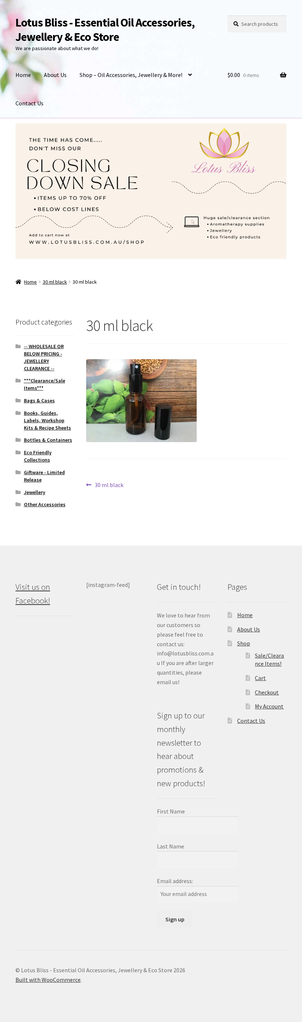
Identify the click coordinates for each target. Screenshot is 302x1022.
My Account (269, 706)
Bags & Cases (39, 400)
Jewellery (34, 492)
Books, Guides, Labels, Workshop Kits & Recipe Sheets (47, 420)
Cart (260, 678)
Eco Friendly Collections (38, 456)
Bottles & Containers (48, 440)
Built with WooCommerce (48, 979)
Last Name (170, 846)
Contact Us (29, 103)
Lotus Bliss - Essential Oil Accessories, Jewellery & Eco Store (104, 29)
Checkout (267, 692)
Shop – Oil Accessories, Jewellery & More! (131, 74)
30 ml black (55, 282)
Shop (243, 643)
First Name (171, 811)
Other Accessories (45, 504)
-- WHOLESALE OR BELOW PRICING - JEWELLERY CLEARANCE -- (44, 357)
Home (23, 74)
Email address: (175, 881)
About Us (55, 74)
